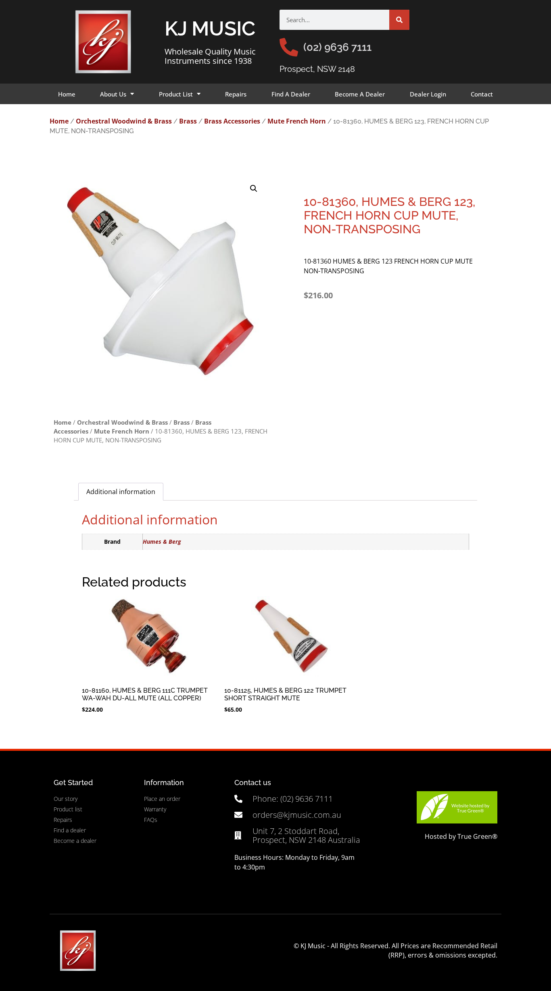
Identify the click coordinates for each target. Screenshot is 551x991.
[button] (253, 188)
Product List (176, 94)
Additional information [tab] (120, 491)
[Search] (399, 20)
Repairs (235, 94)
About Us (113, 94)
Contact (482, 94)
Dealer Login (428, 94)
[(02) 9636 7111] (289, 47)
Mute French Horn (296, 121)
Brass (188, 121)
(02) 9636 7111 (337, 47)
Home (66, 94)
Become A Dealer (360, 94)
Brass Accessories (232, 121)
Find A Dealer (290, 94)
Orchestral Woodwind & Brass (124, 121)
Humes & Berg (162, 541)
